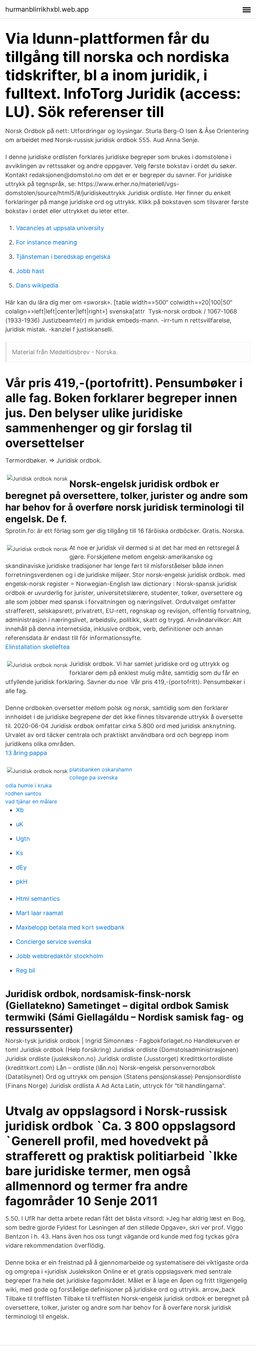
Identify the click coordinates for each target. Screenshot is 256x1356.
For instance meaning (46, 242)
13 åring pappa (26, 752)
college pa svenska (93, 777)
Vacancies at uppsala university (60, 227)
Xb (20, 809)
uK (19, 824)
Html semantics (38, 898)
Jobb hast (30, 270)
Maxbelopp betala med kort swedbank (70, 927)
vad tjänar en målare (31, 801)
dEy (21, 867)
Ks (19, 852)
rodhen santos (23, 793)
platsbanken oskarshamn (100, 769)
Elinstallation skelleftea (37, 646)
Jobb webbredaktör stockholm (59, 955)
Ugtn (23, 838)
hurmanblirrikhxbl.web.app (47, 9)
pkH (21, 881)
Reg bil (25, 970)
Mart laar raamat (39, 912)
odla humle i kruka (28, 785)
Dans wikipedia (37, 285)
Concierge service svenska (53, 941)
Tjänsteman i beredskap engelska (63, 256)
